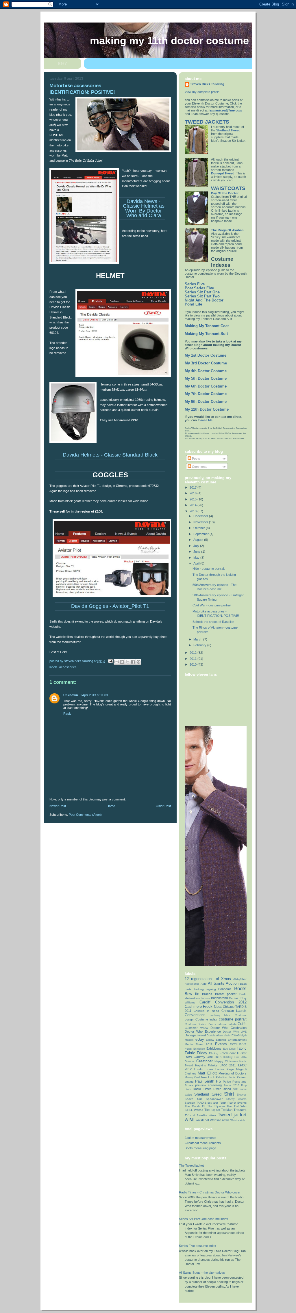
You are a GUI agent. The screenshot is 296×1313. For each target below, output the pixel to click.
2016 (193, 493)
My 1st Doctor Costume (205, 355)
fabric (242, 1048)
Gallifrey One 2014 (235, 1057)
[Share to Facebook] (133, 662)
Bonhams (225, 989)
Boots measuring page (200, 1148)
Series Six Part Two (202, 296)
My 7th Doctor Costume (206, 394)
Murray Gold (192, 1077)
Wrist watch (237, 1120)
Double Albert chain (218, 1035)
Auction (232, 983)
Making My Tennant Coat (207, 326)
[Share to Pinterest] (138, 662)
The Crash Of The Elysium (205, 1106)
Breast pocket (226, 994)
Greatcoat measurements (203, 1143)
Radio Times (202, 1089)
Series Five (195, 284)
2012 (193, 652)
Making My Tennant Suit (206, 334)
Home (111, 806)
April (196, 563)
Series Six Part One (202, 292)
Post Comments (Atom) (85, 814)
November (201, 522)
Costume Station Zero (199, 1024)
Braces (207, 994)
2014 (193, 505)
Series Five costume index (197, 1245)
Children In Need (206, 1010)
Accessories (68, 667)
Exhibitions (213, 1048)
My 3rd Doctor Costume (206, 363)
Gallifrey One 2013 (207, 1057)
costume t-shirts (225, 1024)
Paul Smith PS (208, 1081)
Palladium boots (225, 1077)
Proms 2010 (231, 1085)
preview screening (208, 1085)
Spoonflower (214, 1098)
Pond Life (193, 304)
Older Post (163, 806)
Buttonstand (219, 998)
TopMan (226, 1109)
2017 (193, 487)
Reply (67, 713)
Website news (220, 1120)
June (197, 551)
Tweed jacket (232, 1115)
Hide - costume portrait (209, 568)
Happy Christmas (226, 1061)
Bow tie (192, 994)
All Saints (216, 983)
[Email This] (116, 662)
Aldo (204, 983)
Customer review (196, 1027)
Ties (207, 1109)
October (199, 528)
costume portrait (233, 1019)
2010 (193, 664)
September (201, 534)
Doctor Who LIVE (235, 1031)
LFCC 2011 (228, 1065)
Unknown (70, 695)
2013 (193, 511)
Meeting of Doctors (233, 1073)
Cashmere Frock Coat (203, 1006)
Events (221, 1044)
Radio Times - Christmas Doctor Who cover (209, 1192)
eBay (199, 1039)
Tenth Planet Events (233, 1102)
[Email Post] (110, 661)
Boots (240, 988)
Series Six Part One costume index (203, 1219)
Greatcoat (204, 1061)
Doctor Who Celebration (228, 1027)
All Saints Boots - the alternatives (202, 1272)
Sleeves (242, 1094)
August (198, 539)
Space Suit (193, 1098)
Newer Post (57, 806)
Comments (199, 466)
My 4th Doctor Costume (206, 371)
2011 (193, 658)
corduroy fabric (220, 1015)
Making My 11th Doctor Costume (169, 40)
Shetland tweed (207, 1094)
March (198, 639)
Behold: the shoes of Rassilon (213, 621)
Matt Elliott (207, 1073)
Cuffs (242, 1024)
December (201, 516)
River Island (222, 1089)
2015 (193, 499)
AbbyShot (240, 979)
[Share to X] (127, 662)
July (196, 545)
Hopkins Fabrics (206, 1065)
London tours (203, 1069)
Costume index (206, 1019)
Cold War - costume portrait (212, 605)
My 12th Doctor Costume (207, 409)
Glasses (190, 1061)
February (200, 645)
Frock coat (228, 1053)
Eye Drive (229, 1048)
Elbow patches (216, 1039)
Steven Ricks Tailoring (207, 84)
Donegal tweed (195, 1035)
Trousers (240, 1109)
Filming (213, 1053)
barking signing (205, 989)
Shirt (229, 1094)
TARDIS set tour (207, 1102)
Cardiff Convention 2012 (223, 1002)
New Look (208, 1077)
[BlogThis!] (122, 662)
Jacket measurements (200, 1137)
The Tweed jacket (191, 1165)
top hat (216, 1110)
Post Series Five (199, 288)
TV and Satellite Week (200, 1115)
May (196, 557)
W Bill (190, 1120)
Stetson (190, 1102)
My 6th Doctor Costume (206, 386)
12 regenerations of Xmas (208, 979)
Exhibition (199, 1048)
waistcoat (202, 1120)
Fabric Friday (196, 1053)
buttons (205, 998)
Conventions (195, 1015)
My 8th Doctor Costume (206, 402)
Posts (195, 458)
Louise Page (224, 1069)
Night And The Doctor (204, 300)
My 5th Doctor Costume (206, 379)
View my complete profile (202, 92)
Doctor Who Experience (203, 1031)
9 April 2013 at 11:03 (94, 695)
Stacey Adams (236, 1099)
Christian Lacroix (234, 1010)
